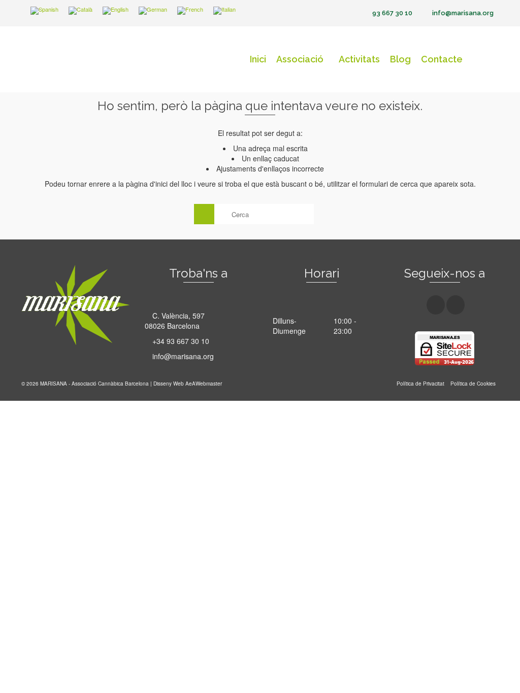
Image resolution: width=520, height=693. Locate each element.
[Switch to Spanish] (44, 11)
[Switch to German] (153, 11)
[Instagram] (455, 305)
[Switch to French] (190, 11)
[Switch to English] (116, 11)
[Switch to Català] (80, 11)
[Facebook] (436, 305)
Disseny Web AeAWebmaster (187, 383)
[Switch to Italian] (224, 11)
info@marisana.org (182, 356)
